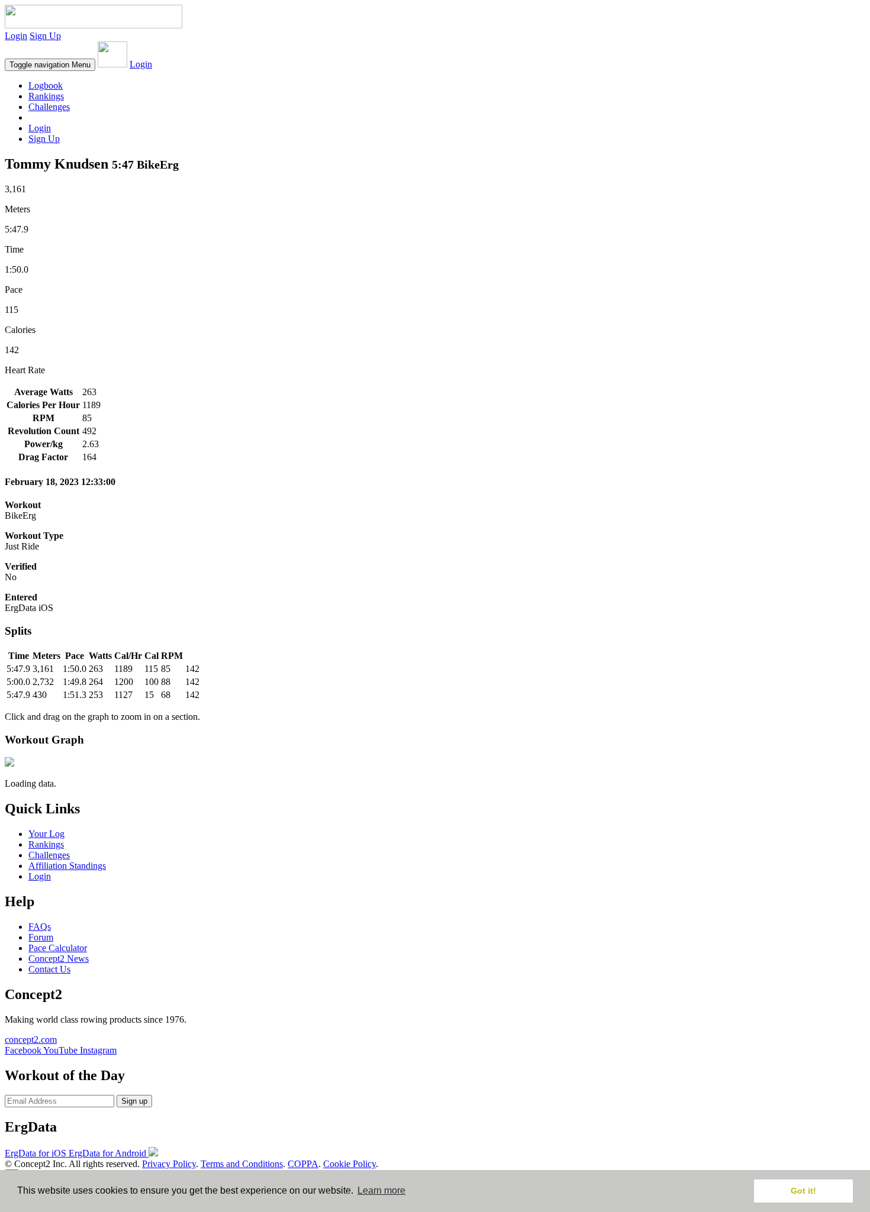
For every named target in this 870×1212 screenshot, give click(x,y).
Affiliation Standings (67, 866)
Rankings (46, 96)
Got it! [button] (803, 1190)
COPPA (303, 1164)
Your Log (46, 834)
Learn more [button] (381, 1190)
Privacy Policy (169, 1164)
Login (16, 36)
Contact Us (49, 969)
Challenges (49, 107)
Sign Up (45, 36)
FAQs (39, 927)
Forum (40, 937)
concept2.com (31, 1040)
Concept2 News (58, 959)
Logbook (45, 85)
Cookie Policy (349, 1164)
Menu (50, 64)
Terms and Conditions (242, 1164)
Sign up (134, 1101)
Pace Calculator (57, 948)
